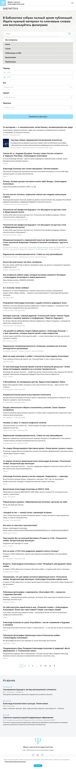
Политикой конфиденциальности (15, 761)
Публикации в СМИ (13, 53)
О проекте (51, 750)
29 (50, 666)
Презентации (10, 62)
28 (45, 666)
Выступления (10, 57)
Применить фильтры (38, 117)
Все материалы (11, 40)
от (5, 73)
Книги (7, 44)
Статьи (8, 48)
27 (41, 666)
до (5, 77)
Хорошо (38, 765)
